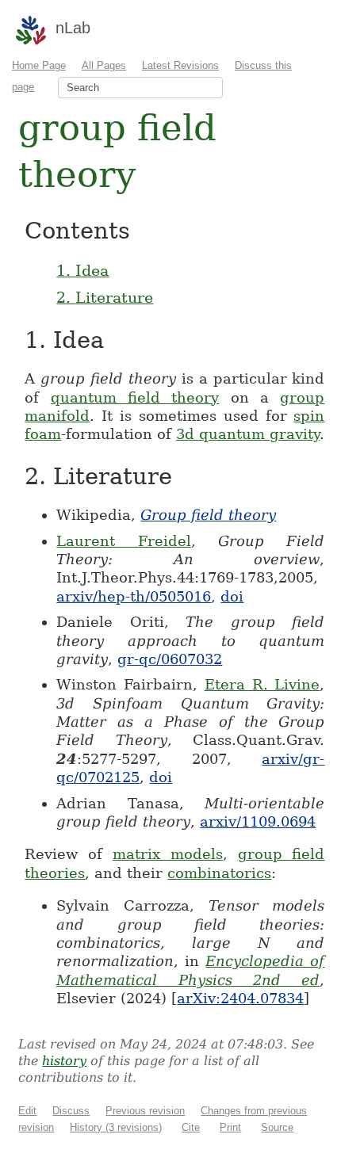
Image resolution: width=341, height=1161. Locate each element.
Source (277, 1127)
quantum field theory (135, 397)
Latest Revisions (180, 65)
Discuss (71, 1111)
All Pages (104, 65)
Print (230, 1127)
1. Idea (82, 270)
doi (231, 596)
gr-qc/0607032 (169, 659)
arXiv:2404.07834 (240, 998)
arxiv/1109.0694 (258, 821)
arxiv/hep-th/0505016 (133, 596)
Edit (27, 1111)
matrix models (168, 854)
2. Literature (104, 297)
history (64, 1060)
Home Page (39, 65)
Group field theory (208, 514)
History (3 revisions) (116, 1127)
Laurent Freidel (123, 541)
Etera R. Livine (262, 684)
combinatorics (219, 873)
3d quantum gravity (248, 434)
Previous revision (145, 1111)
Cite (191, 1127)
